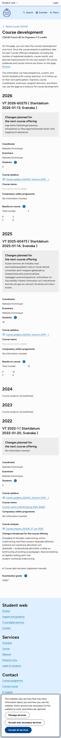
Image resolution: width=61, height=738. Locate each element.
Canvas (6, 648)
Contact (6, 628)
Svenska (43, 12)
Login (55, 2)
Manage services (17, 715)
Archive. (6, 66)
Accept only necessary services (24, 722)
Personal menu (9, 660)
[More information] (15, 162)
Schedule (7, 643)
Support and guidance (13, 616)
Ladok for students (11, 665)
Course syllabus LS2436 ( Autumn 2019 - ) (27, 179)
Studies (6, 611)
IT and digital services (13, 622)
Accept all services (18, 730)
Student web (8, 2)
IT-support (7, 692)
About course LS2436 (17, 26)
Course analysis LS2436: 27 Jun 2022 (24, 528)
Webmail (6, 654)
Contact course (10, 686)
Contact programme (12, 680)
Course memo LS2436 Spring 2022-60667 (23, 507)
